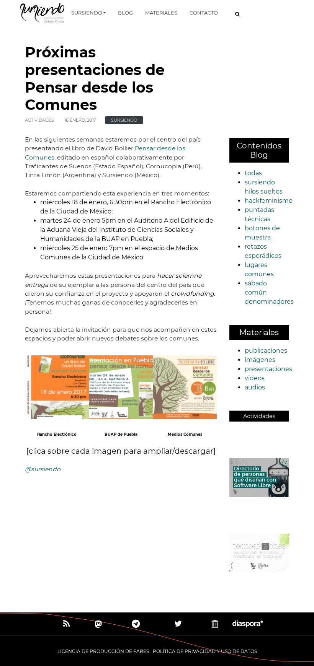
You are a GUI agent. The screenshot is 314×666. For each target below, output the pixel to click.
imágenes (260, 359)
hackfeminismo (269, 200)
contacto (204, 13)
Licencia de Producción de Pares (103, 651)
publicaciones (266, 350)
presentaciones (268, 369)
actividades (39, 120)
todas (253, 173)
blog (125, 13)
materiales (161, 13)
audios (255, 387)
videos (255, 378)
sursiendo (86, 13)
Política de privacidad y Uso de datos (205, 651)
